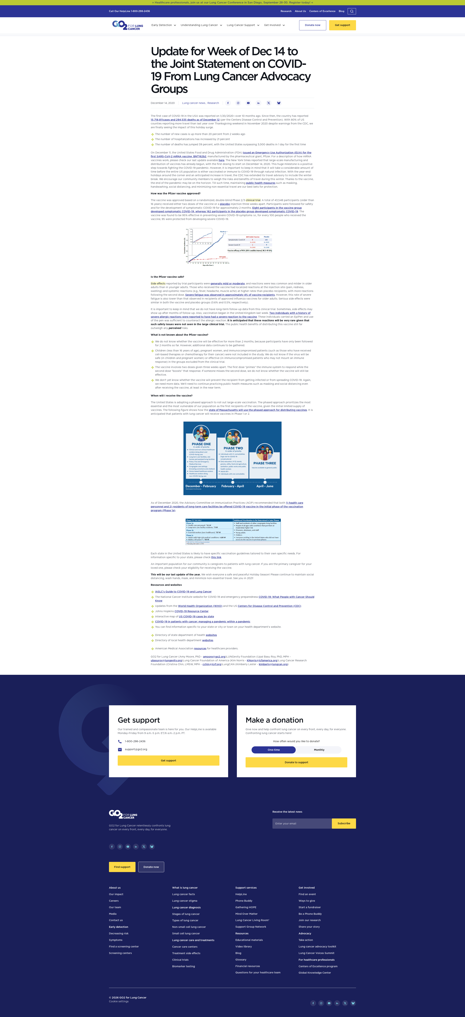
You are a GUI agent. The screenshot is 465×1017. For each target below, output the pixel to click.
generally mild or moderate (228, 283)
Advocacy (305, 933)
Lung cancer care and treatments (193, 940)
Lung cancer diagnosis (186, 907)
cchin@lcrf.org (212, 664)
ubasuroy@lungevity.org (166, 660)
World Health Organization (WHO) (200, 606)
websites (211, 635)
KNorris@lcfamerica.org (262, 660)
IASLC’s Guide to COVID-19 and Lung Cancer (183, 591)
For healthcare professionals (317, 960)
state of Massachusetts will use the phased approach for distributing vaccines (258, 410)
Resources (241, 933)
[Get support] (342, 25)
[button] (352, 11)
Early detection (118, 927)
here (221, 160)
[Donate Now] (312, 25)
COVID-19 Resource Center (192, 611)
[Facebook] (112, 847)
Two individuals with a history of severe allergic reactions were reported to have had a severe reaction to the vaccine (230, 315)
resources (200, 648)
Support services (246, 887)
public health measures (260, 183)
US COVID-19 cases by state (196, 616)
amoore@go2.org (214, 656)
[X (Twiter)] (144, 847)
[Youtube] (128, 847)
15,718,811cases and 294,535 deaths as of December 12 (185, 120)
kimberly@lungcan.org (273, 664)
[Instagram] (120, 847)
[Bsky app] (152, 847)
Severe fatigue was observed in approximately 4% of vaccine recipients (230, 295)
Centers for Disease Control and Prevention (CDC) (269, 606)
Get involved (307, 887)
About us (115, 887)
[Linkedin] (136, 847)
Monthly (319, 750)
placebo (225, 204)
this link (216, 557)
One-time (274, 750)
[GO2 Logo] (127, 25)
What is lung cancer (185, 887)
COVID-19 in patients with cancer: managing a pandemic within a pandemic (202, 621)
